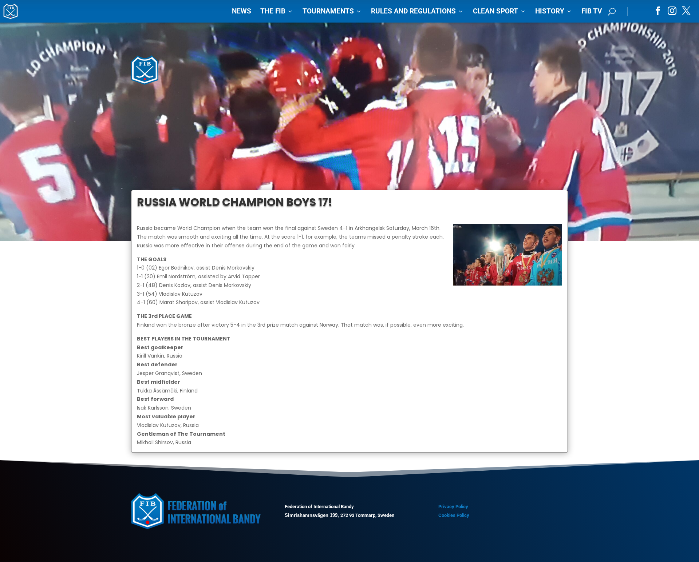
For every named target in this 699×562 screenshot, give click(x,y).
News (241, 11)
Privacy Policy (453, 506)
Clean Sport (499, 11)
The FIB (276, 11)
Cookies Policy (453, 515)
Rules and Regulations (417, 11)
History (553, 11)
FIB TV (591, 11)
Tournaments (332, 11)
